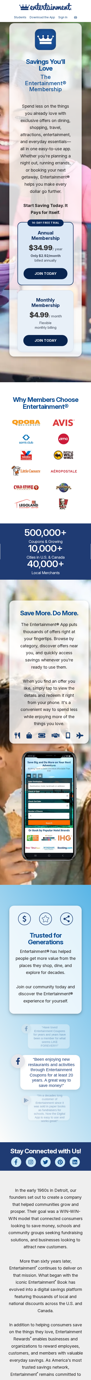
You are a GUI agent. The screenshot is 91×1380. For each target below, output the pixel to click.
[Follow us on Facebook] (16, 1162)
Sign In (62, 17)
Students (20, 17)
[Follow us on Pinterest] (60, 1162)
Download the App (42, 17)
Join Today (46, 273)
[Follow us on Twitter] (45, 1162)
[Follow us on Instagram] (31, 1162)
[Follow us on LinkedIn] (75, 1162)
